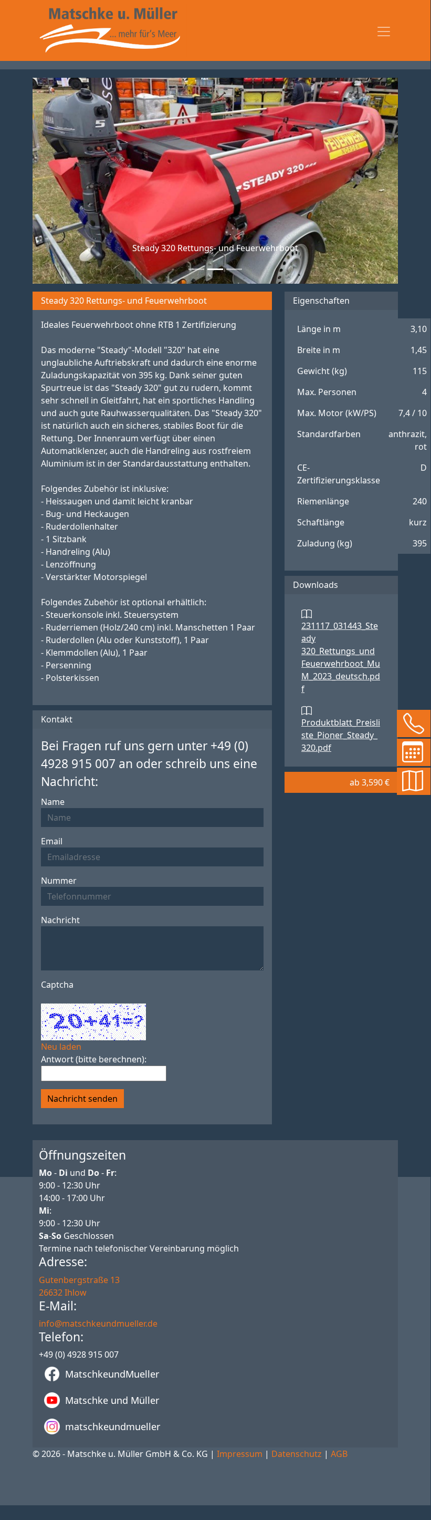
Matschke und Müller (112, 1400)
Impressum (239, 1454)
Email (51, 841)
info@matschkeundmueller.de (98, 1323)
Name (53, 802)
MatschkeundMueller (112, 1374)
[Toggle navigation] (384, 32)
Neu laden (61, 1046)
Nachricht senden (82, 1098)
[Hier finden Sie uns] (410, 781)
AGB (339, 1454)
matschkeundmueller (112, 1426)
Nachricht (60, 920)
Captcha (57, 984)
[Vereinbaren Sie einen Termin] (410, 752)
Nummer (59, 880)
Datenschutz (296, 1454)
